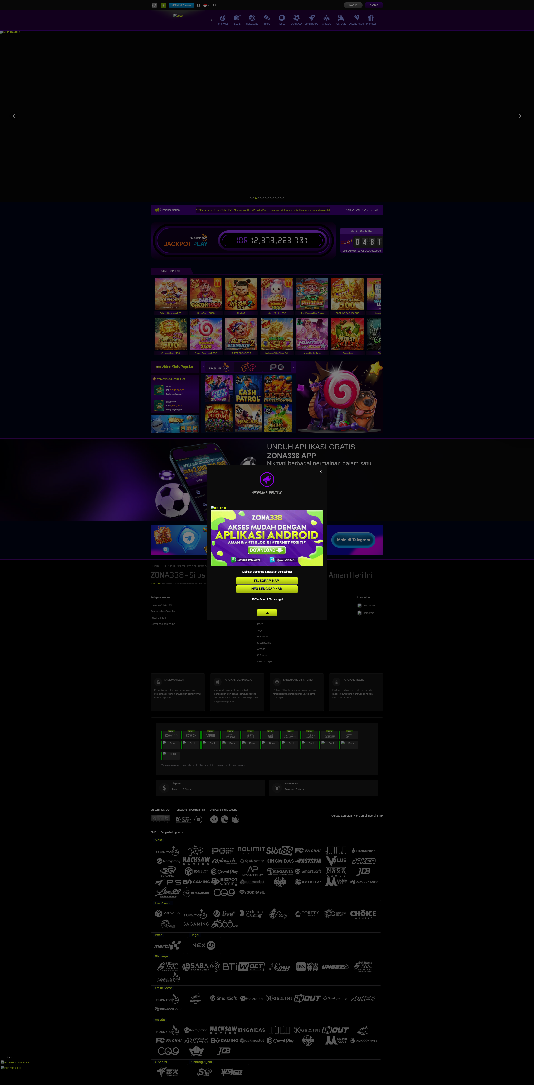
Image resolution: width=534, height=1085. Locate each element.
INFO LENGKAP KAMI (267, 589)
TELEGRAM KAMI (267, 580)
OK (267, 612)
